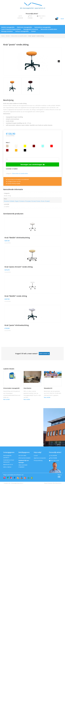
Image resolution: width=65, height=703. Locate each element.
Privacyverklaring (38, 460)
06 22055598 (53, 455)
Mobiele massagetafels (7, 27)
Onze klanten (27, 388)
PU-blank (11, 201)
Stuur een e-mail (54, 460)
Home (3, 36)
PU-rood (33, 201)
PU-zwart (47, 201)
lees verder (6, 399)
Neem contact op (44, 353)
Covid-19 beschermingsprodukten (11, 29)
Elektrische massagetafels (24, 27)
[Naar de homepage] (32, 7)
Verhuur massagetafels (22, 31)
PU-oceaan (28, 201)
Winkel (8, 36)
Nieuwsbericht (48, 388)
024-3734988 (53, 458)
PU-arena (6, 201)
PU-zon (42, 201)
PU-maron (22, 201)
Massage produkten (7, 31)
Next (59, 61)
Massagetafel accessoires (30, 29)
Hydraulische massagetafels (42, 27)
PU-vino (38, 201)
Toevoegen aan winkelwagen (31, 164)
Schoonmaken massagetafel (11, 388)
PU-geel (17, 201)
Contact (33, 31)
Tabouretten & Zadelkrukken (49, 29)
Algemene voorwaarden (40, 458)
